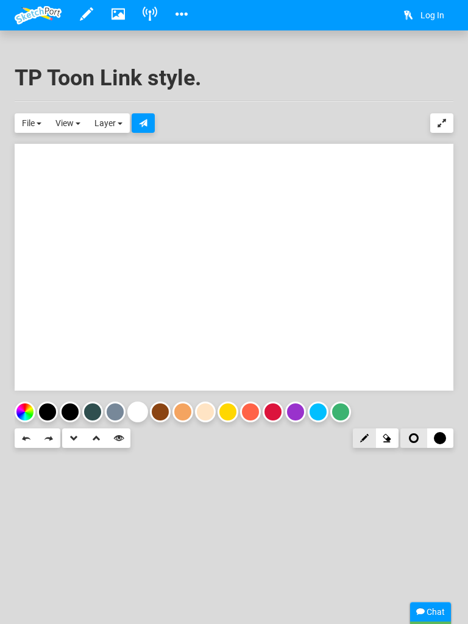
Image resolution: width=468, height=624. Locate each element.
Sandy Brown (182, 412)
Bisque (205, 412)
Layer (106, 123)
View (65, 123)
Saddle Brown (160, 412)
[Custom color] (25, 412)
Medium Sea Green (340, 412)
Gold (228, 412)
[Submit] (143, 123)
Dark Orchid (295, 412)
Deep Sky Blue (318, 412)
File (29, 123)
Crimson (273, 412)
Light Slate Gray (115, 412)
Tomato (250, 412)
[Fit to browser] (441, 123)
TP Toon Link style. (108, 78)
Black (70, 412)
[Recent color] (47, 412)
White (137, 412)
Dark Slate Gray (92, 412)
